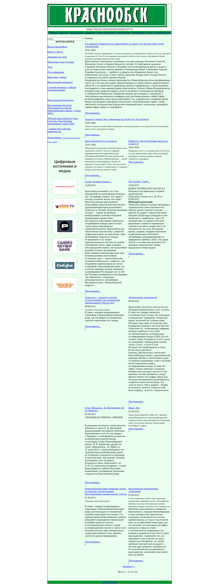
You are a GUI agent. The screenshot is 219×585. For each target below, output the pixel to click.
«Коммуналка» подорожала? (142, 297)
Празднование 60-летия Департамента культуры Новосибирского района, (64, 109)
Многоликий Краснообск (60, 100)
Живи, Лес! (134, 408)
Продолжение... (93, 113)
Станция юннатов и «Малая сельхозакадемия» (62, 88)
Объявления (138, 32)
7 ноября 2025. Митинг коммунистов (59, 130)
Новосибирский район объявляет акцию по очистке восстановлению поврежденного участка (106, 491)
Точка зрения (76, 32)
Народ (55, 52)
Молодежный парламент (60, 82)
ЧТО (139, 181)
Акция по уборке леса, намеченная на (117, 119)
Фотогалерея (123, 32)
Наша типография (106, 32)
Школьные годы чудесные (61, 62)
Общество (90, 32)
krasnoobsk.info (109, 582)
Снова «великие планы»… (98, 181)
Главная (53, 32)
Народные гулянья (57, 77)
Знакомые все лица (57, 57)
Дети (50, 67)
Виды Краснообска (57, 47)
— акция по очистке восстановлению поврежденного (102, 300)
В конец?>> (129, 566)
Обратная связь (162, 32)
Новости (63, 32)
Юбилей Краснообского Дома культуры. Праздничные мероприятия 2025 (63, 121)
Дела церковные (56, 72)
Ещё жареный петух (101, 141)
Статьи (149, 32)
